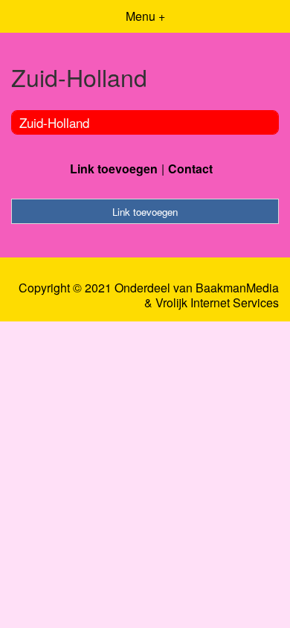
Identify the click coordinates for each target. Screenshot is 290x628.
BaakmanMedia (237, 288)
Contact (190, 168)
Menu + (145, 16)
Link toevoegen (114, 168)
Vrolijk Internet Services (217, 302)
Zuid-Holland (54, 122)
